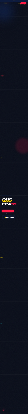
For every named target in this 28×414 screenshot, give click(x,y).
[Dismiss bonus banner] (27, 0)
